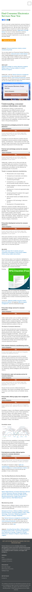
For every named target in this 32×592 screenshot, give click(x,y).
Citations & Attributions (7, 559)
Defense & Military (18, 511)
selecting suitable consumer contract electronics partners (14, 301)
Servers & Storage (11, 515)
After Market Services (17, 497)
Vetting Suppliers (25, 529)
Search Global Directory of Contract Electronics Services (16, 491)
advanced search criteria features (19, 54)
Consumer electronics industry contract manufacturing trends (14, 49)
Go (16, 130)
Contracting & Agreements (22, 530)
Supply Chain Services (20, 496)
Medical (20, 512)
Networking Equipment (20, 514)
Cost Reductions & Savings (8, 532)
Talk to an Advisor (8, 40)
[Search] (29, 3)
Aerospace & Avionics (7, 511)
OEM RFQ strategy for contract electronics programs (15, 66)
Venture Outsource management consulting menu (15, 75)
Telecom (4, 515)
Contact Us (4, 578)
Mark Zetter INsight (6, 567)
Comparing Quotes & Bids (8, 530)
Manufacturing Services (7, 496)
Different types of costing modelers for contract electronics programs (13, 68)
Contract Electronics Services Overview (12, 493)
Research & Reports (14, 533)
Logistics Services (6, 497)
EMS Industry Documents (7, 568)
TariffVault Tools (5, 570)
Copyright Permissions (7, 561)
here (21, 80)
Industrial (26, 511)
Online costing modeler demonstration (11, 254)
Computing (14, 512)
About (3, 557)
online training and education (19, 77)
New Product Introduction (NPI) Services (17, 494)
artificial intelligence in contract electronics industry (14, 468)
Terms (21, 586)
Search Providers (16, 94)
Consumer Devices (6, 512)
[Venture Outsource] (7, 3)
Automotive (11, 514)
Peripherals (19, 515)
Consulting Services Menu (13, 529)
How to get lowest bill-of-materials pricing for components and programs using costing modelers (14, 251)
